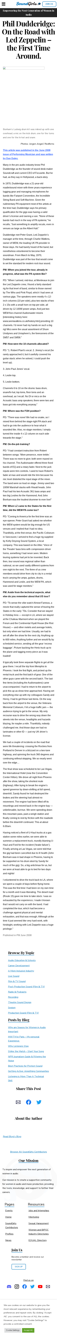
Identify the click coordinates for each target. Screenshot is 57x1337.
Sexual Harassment (38, 1223)
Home (8, 1217)
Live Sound (13, 976)
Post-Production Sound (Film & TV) (26, 986)
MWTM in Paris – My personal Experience (23, 1038)
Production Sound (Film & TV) (23, 1012)
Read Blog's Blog (12, 1136)
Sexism (11, 1007)
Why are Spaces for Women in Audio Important (27, 1029)
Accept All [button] (28, 1330)
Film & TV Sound (17, 981)
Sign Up (19, 1267)
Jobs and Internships (38, 1210)
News (8, 1240)
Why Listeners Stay (18, 1046)
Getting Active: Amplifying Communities (28, 1071)
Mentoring (33, 1217)
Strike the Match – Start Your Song (26, 1051)
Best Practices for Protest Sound (25, 1066)
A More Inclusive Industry (21, 970)
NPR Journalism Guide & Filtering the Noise (27, 1058)
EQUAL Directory (37, 1240)
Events (9, 1210)
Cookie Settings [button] (13, 1330)
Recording (13, 997)
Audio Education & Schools (22, 960)
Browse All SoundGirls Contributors (28, 1151)
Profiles (9, 1234)
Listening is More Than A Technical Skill (26, 1078)
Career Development (19, 965)
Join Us (49, 4)
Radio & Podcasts (17, 991)
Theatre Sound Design (19, 1002)
